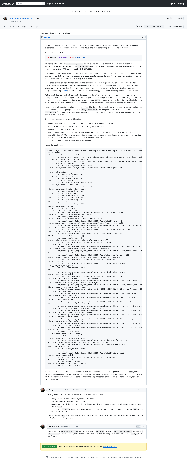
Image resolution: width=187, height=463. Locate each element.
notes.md (28, 18)
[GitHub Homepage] (47, 457)
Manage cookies (112, 457)
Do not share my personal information (130, 457)
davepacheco (15, 18)
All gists (50, 4)
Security (77, 457)
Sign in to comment (110, 446)
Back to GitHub (60, 4)
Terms (64, 457)
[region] (93, 212)
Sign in (172, 3)
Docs (97, 457)
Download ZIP (177, 26)
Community (90, 457)
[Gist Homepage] (8, 3)
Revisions (20, 26)
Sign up (181, 3)
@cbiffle (55, 395)
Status (83, 457)
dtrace (64, 90)
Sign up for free (49, 447)
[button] (165, 26)
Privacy (70, 457)
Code (9, 26)
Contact (103, 457)
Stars (34, 26)
